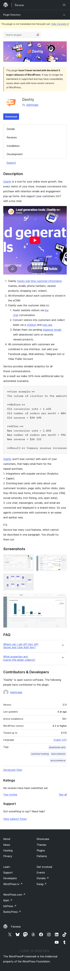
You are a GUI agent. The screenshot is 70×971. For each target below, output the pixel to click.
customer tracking (40, 754)
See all (63, 794)
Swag (42, 884)
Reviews (12, 137)
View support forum (15, 818)
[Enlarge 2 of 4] (62, 558)
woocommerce (58, 760)
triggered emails (52, 329)
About (6, 839)
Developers (10, 878)
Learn (6, 866)
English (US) (60, 739)
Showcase (43, 839)
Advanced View (12, 769)
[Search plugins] (38, 35)
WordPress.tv (13, 884)
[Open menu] (65, 5)
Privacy (7, 856)
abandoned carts (57, 747)
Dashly (7, 181)
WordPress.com (14, 894)
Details (11, 129)
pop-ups (47, 324)
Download (11, 116)
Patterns (42, 856)
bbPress (9, 906)
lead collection (58, 754)
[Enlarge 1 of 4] (29, 558)
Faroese (16, 926)
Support (11, 162)
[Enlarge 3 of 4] (29, 578)
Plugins (41, 850)
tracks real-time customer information (39, 281)
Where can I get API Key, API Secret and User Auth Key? (20, 646)
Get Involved (44, 866)
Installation (13, 145)
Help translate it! (60, 24)
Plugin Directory (12, 14)
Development (15, 154)
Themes (41, 844)
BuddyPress (12, 911)
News (6, 844)
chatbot (31, 324)
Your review (10, 794)
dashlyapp (32, 104)
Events (41, 872)
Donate (43, 878)
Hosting (8, 850)
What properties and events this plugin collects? (19, 658)
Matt (7, 900)
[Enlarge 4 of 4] (62, 597)
